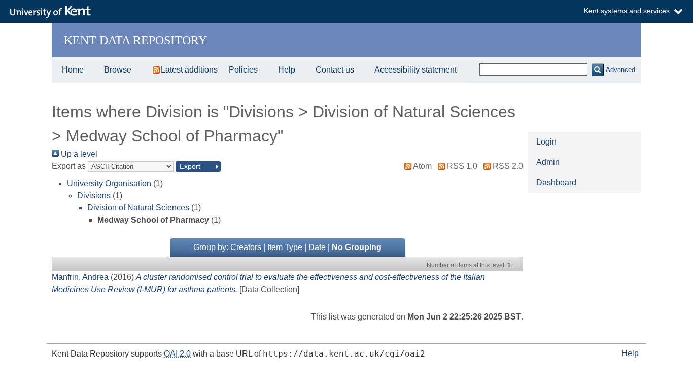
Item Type (284, 247)
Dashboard (556, 182)
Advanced (620, 70)
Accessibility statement (415, 69)
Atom (422, 166)
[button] (597, 69)
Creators (245, 247)
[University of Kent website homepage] (53, 12)
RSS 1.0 (462, 166)
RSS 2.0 (508, 166)
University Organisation (109, 183)
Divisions (94, 195)
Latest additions (189, 69)
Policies (243, 69)
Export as (69, 166)
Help (286, 69)
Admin (548, 162)
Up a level (78, 154)
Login (546, 141)
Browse (117, 69)
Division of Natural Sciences (138, 207)
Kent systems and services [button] (627, 11)
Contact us (335, 69)
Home (73, 69)
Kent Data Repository (135, 40)
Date (317, 247)
